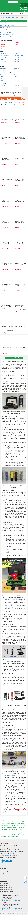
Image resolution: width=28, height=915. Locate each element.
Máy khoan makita (9, 822)
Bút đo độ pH (5, 429)
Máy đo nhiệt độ (15, 834)
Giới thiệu (21, 13)
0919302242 (19, 909)
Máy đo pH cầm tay (14, 93)
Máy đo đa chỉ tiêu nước (6, 32)
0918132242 (7, 909)
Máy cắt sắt (21, 827)
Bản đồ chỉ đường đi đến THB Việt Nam (9, 877)
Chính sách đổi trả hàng (6, 889)
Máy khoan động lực (11, 823)
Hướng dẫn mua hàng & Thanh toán (8, 873)
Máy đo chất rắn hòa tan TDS (7, 25)
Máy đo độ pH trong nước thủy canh (14, 605)
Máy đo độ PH (3, 20)
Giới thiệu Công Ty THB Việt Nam (8, 871)
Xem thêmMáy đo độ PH (14, 358)
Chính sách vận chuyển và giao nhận (9, 875)
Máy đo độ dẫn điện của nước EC (8, 30)
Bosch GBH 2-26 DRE (13, 836)
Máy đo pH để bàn (19, 92)
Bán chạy (23, 103)
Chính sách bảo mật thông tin (7, 887)
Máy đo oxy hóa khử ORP (6, 34)
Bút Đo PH (8, 92)
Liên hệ (2, 879)
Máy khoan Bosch (11, 820)
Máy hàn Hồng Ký (5, 829)
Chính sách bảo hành (5, 885)
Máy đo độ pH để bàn (7, 534)
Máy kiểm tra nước (10, 17)
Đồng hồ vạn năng (10, 833)
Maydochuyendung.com (9, 775)
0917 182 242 (23, 8)
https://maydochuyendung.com (12, 855)
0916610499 (7, 900)
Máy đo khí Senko (10, 831)
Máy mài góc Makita (11, 827)
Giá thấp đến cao (8, 103)
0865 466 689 (23, 10)
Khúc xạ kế (3, 23)
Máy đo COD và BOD (5, 27)
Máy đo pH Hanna (3, 92)
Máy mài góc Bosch (15, 825)
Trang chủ (2, 17)
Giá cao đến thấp (16, 103)
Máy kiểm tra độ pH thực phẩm (12, 599)
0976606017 (19, 900)
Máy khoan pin (13, 818)
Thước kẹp (7, 834)
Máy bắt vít (21, 823)
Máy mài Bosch (5, 825)
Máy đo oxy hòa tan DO (6, 37)
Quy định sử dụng (4, 883)
